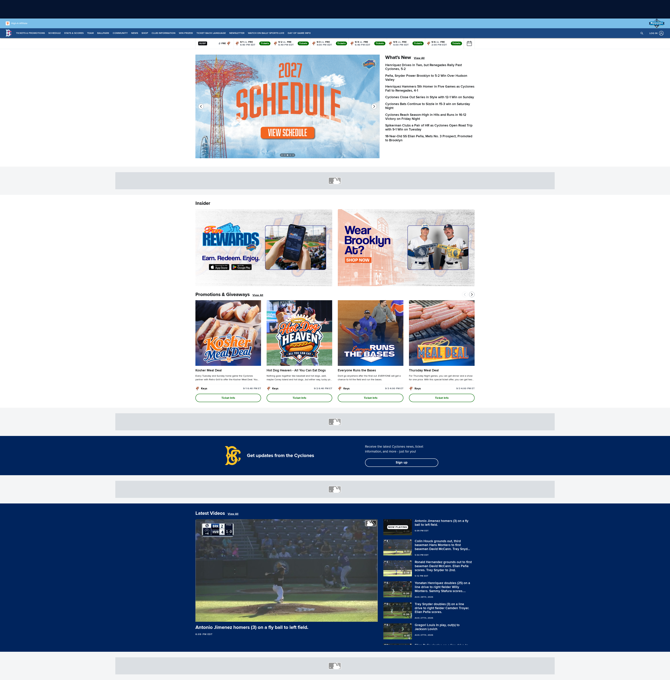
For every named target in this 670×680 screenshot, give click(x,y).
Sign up (402, 463)
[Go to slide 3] (287, 155)
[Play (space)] (205, 617)
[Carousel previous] (201, 106)
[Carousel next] (374, 106)
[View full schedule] (469, 43)
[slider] (286, 613)
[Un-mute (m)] (219, 617)
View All (419, 58)
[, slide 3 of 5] (357, 108)
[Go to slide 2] (284, 155)
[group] (286, 570)
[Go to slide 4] (290, 155)
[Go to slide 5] (293, 155)
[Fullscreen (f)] (373, 617)
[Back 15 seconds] (199, 617)
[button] (641, 33)
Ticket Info (228, 398)
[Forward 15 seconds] (211, 617)
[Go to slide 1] (282, 155)
